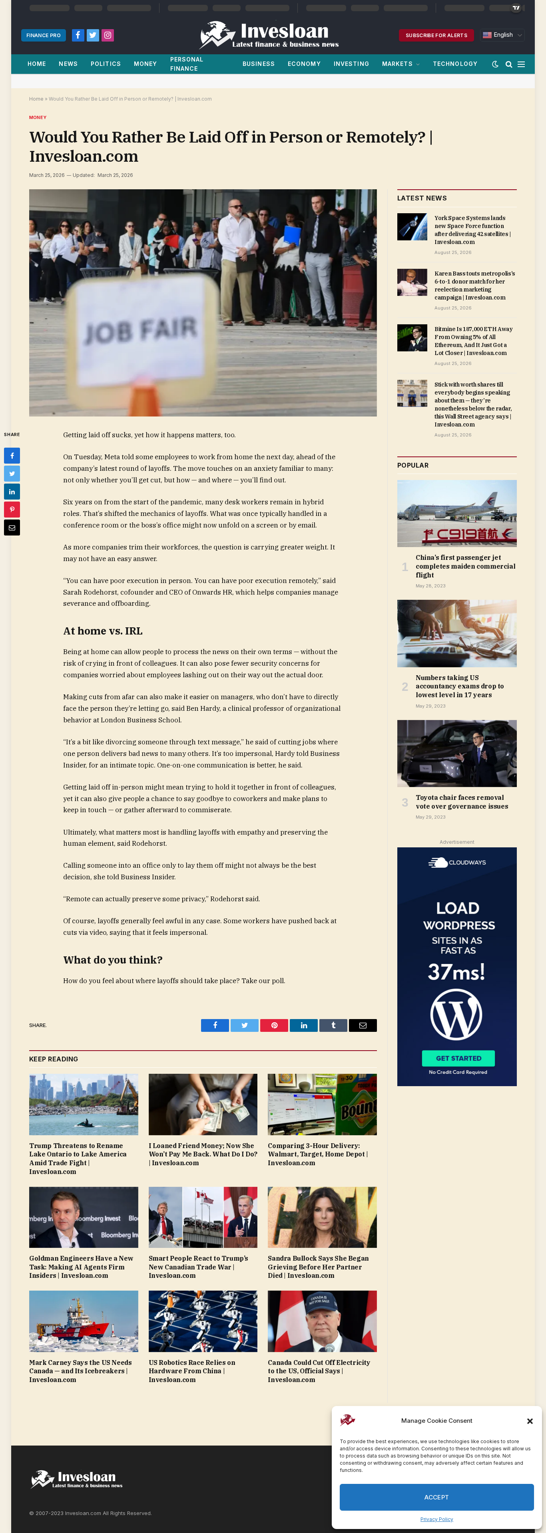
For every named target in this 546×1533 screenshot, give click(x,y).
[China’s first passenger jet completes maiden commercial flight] (457, 513)
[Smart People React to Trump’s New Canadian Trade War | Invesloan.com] (203, 1217)
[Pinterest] (12, 510)
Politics (106, 63)
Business (259, 63)
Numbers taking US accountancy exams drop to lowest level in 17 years (460, 686)
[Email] (12, 527)
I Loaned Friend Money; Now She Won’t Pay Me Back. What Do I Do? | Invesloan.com (203, 1154)
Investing (351, 63)
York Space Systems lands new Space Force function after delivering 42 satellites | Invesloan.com (472, 230)
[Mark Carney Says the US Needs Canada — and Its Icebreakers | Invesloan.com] (83, 1321)
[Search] (509, 64)
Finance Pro (43, 35)
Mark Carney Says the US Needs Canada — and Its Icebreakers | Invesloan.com (80, 1371)
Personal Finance (187, 63)
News (68, 63)
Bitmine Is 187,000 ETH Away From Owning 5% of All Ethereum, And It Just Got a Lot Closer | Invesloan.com (473, 341)
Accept (436, 1497)
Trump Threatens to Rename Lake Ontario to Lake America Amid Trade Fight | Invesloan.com (78, 1159)
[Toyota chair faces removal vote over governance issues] (457, 753)
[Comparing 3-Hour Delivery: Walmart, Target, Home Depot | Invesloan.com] (322, 1104)
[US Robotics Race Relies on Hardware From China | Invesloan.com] (203, 1321)
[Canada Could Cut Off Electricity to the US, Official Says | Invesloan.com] (322, 1321)
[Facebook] (12, 456)
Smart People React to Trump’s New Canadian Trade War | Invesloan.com (198, 1267)
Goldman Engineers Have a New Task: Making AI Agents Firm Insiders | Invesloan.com (81, 1267)
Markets (397, 63)
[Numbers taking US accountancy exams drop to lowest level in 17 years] (457, 633)
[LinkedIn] (12, 492)
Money (145, 63)
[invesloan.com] (273, 35)
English (502, 34)
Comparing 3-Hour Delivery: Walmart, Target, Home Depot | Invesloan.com (318, 1154)
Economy (304, 63)
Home (37, 63)
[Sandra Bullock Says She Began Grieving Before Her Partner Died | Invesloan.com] (322, 1217)
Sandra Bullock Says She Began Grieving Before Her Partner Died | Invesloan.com (318, 1267)
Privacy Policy (436, 1519)
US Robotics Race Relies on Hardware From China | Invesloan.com (192, 1371)
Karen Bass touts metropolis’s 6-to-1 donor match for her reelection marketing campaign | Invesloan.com (474, 285)
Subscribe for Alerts (436, 35)
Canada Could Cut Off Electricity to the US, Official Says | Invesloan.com (319, 1371)
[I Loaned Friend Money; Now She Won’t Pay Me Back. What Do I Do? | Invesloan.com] (203, 1104)
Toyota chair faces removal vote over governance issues (462, 801)
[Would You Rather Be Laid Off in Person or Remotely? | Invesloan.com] (203, 302)
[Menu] (521, 64)
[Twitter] (12, 474)
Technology (455, 63)
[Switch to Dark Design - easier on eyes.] (495, 64)
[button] (530, 1421)
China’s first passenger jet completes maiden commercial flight (465, 566)
